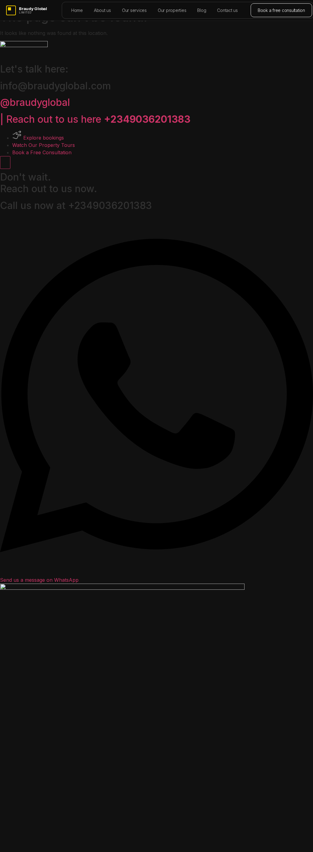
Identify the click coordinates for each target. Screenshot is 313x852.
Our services (134, 10)
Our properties (172, 10)
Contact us (227, 10)
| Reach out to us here (95, 119)
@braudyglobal (35, 102)
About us (102, 10)
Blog (201, 10)
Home (77, 10)
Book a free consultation (281, 10)
